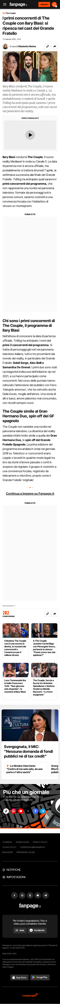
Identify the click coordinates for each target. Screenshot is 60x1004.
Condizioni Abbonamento (32, 847)
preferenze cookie (25, 852)
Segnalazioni (22, 842)
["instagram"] (13, 811)
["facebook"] (35, 811)
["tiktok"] (6, 811)
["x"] (28, 811)
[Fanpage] (30, 905)
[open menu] (3, 4)
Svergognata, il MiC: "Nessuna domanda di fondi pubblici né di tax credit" (28, 751)
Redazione (7, 852)
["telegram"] (43, 811)
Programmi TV (9, 606)
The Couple (10, 13)
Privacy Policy (40, 842)
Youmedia (7, 842)
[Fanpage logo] (18, 5)
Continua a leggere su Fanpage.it (30, 493)
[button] (54, 46)
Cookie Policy (9, 847)
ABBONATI (44, 4)
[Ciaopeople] (30, 995)
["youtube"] (21, 811)
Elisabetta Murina (27, 46)
